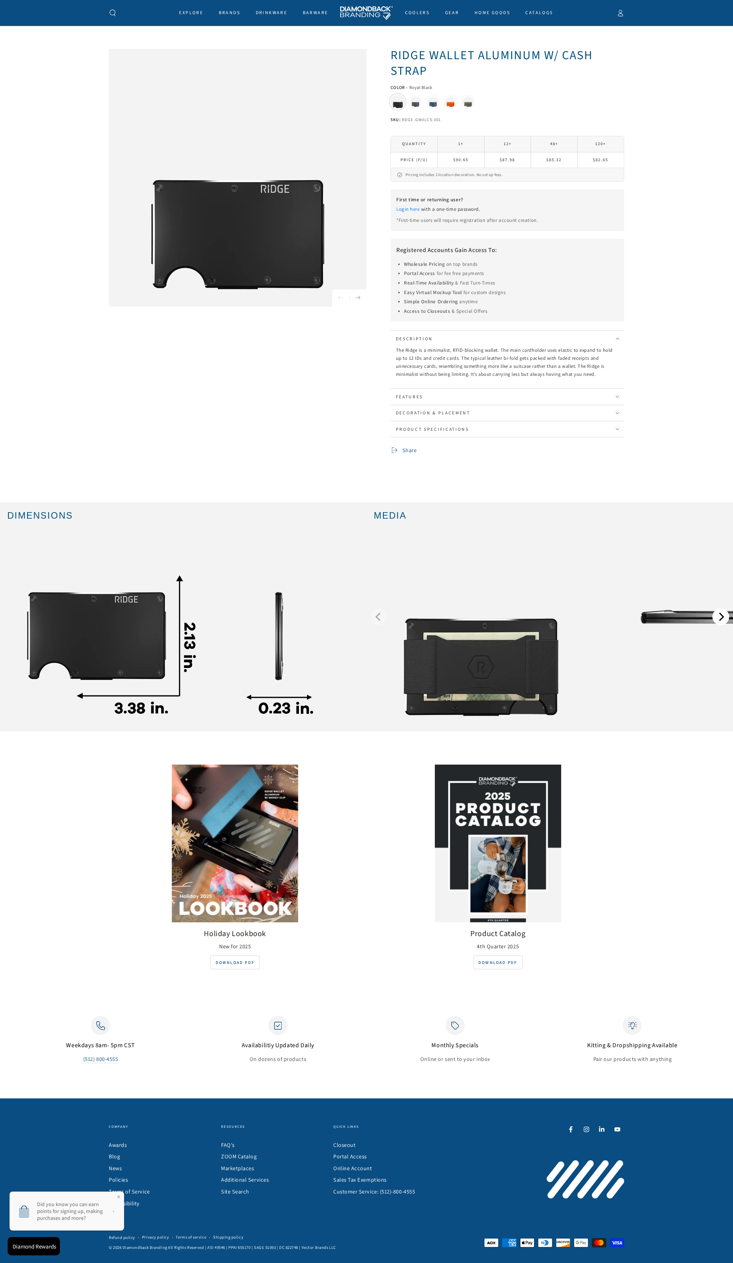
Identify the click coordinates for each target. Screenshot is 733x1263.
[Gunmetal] (415, 102)
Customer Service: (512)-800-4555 (374, 1191)
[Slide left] (340, 298)
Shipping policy (228, 1237)
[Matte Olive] (468, 102)
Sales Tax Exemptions (360, 1179)
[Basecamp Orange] (450, 102)
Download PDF (235, 962)
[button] (113, 13)
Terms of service (191, 1237)
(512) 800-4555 (100, 1058)
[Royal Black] (398, 102)
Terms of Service (129, 1191)
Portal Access (350, 1156)
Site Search (235, 1191)
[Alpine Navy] (433, 102)
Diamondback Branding (145, 1247)
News (115, 1168)
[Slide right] (357, 298)
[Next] (720, 616)
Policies (118, 1179)
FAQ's (228, 1144)
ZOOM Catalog (239, 1156)
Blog (114, 1156)
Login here (408, 209)
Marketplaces (237, 1168)
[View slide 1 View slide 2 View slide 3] (549, 616)
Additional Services (245, 1179)
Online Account (352, 1168)
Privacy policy (155, 1237)
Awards (118, 1144)
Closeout (344, 1144)
